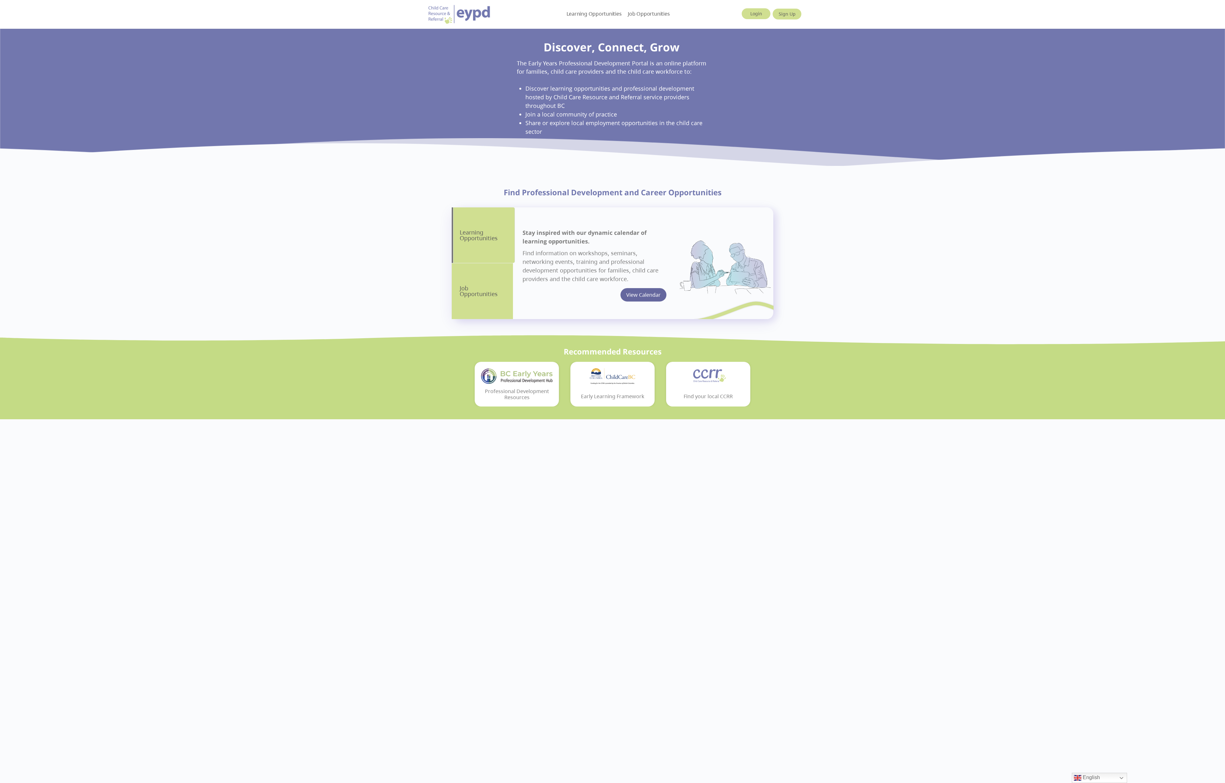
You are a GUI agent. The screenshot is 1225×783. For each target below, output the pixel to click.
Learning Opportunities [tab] (479, 235)
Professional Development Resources (517, 394)
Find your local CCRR (708, 396)
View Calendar (643, 294)
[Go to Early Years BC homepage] (459, 13)
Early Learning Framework (612, 396)
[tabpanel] (643, 263)
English (1090, 777)
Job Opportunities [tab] (479, 291)
